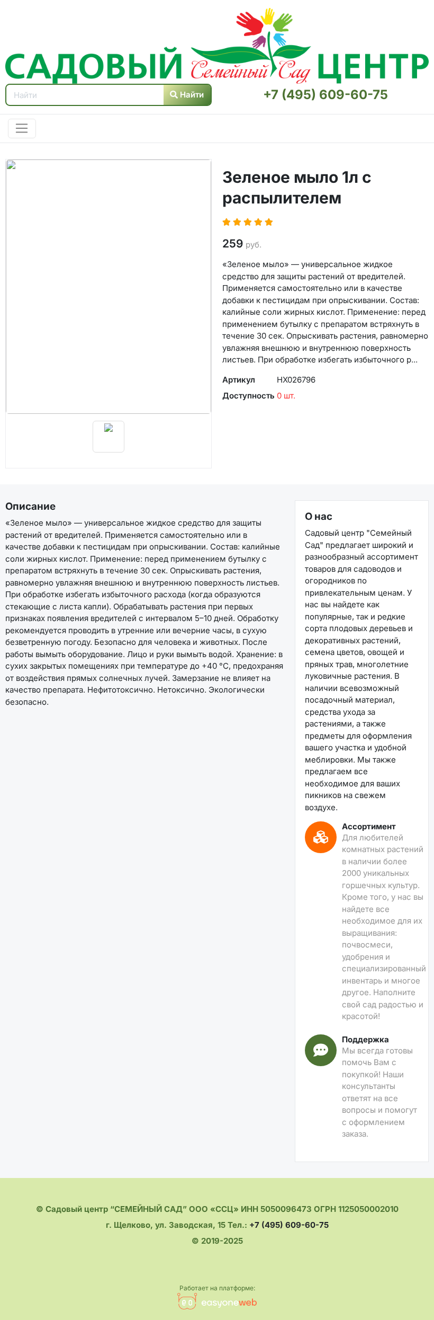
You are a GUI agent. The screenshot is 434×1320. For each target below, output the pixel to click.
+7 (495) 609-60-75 (325, 94)
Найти (191, 95)
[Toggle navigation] (22, 129)
